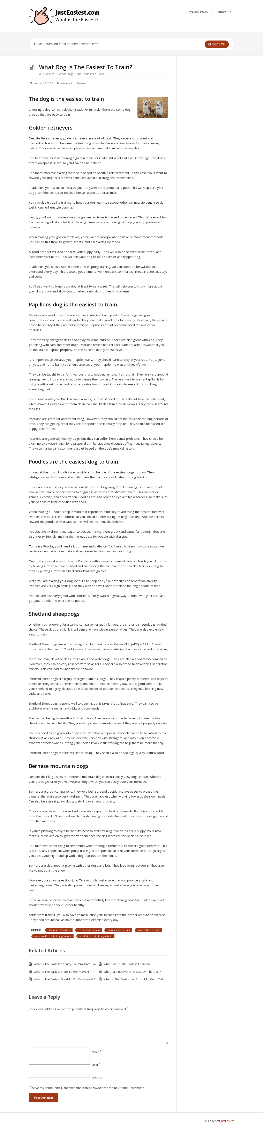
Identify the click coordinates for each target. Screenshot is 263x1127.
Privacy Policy (198, 12)
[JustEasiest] (64, 16)
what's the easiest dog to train (96, 936)
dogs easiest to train (59, 929)
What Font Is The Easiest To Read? (127, 964)
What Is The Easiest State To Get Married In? (63, 972)
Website (97, 1077)
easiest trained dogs (149, 929)
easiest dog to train (89, 929)
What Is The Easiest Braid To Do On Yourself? (64, 979)
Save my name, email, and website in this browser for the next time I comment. (88, 1088)
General (50, 74)
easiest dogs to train (119, 929)
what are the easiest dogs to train (53, 936)
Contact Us (223, 12)
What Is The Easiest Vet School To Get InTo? (133, 979)
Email (96, 1065)
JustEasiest (227, 1121)
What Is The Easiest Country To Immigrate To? (65, 964)
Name (96, 1052)
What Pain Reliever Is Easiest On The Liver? (132, 972)
